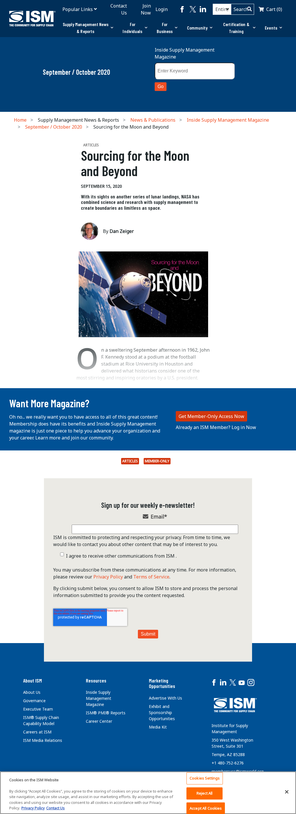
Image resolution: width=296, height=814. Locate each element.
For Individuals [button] (132, 27)
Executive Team (38, 709)
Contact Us (118, 9)
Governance (34, 700)
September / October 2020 (53, 127)
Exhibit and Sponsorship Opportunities (162, 712)
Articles (130, 461)
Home (20, 120)
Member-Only (157, 461)
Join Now (146, 9)
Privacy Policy (108, 577)
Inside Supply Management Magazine (184, 53)
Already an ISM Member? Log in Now (216, 427)
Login (162, 9)
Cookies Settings (205, 778)
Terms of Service (151, 577)
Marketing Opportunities (162, 683)
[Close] (286, 792)
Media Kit (158, 727)
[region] (148, 792)
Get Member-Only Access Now (211, 416)
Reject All (204, 793)
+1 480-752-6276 (228, 763)
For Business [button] (165, 27)
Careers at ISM (37, 732)
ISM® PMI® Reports (105, 713)
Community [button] (197, 27)
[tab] (88, 28)
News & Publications (152, 120)
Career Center (99, 721)
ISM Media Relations (42, 740)
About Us (31, 692)
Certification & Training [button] (236, 27)
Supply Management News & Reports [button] (85, 27)
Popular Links (77, 9)
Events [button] (271, 27)
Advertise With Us (165, 698)
